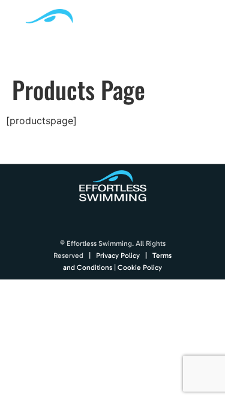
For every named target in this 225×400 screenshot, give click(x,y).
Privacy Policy (118, 255)
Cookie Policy (140, 267)
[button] (205, 34)
